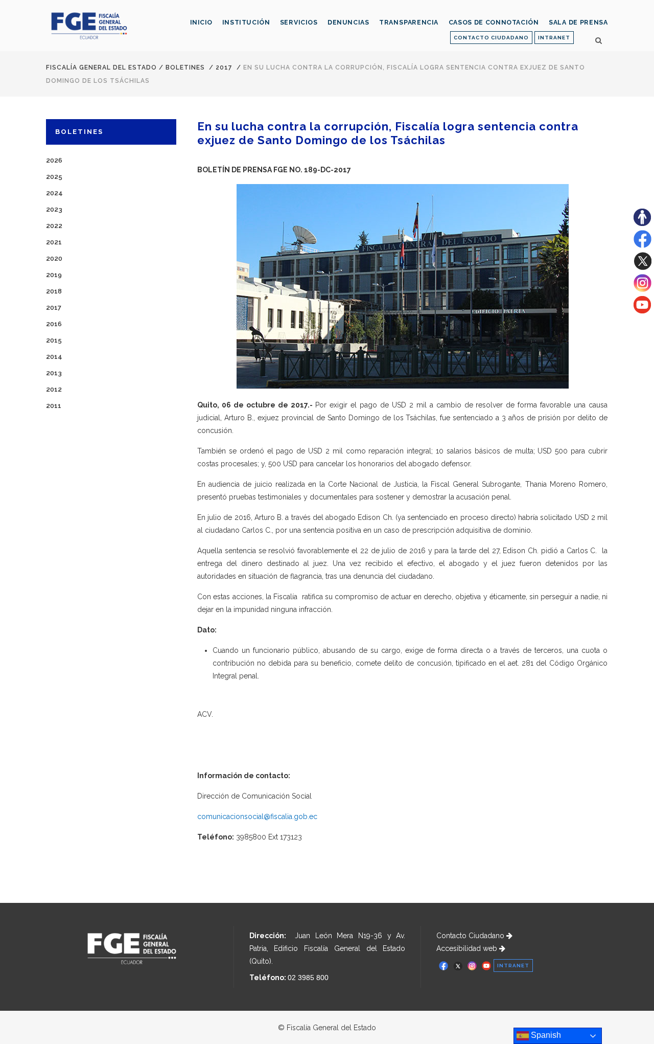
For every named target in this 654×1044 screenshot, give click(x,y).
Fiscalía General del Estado (101, 67)
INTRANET (554, 37)
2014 (54, 356)
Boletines (185, 67)
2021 (54, 242)
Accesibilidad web (467, 948)
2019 (54, 275)
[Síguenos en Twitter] (642, 267)
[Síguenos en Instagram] (642, 289)
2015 (54, 340)
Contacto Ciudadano (471, 936)
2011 (53, 406)
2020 (54, 258)
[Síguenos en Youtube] (642, 311)
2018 (54, 291)
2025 (54, 176)
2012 (54, 389)
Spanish (545, 1035)
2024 (54, 193)
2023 (54, 209)
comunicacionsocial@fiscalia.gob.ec (257, 816)
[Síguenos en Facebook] (642, 245)
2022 (54, 226)
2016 (54, 324)
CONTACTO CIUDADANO (491, 37)
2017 (224, 67)
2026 (54, 160)
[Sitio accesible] (642, 223)
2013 (54, 373)
